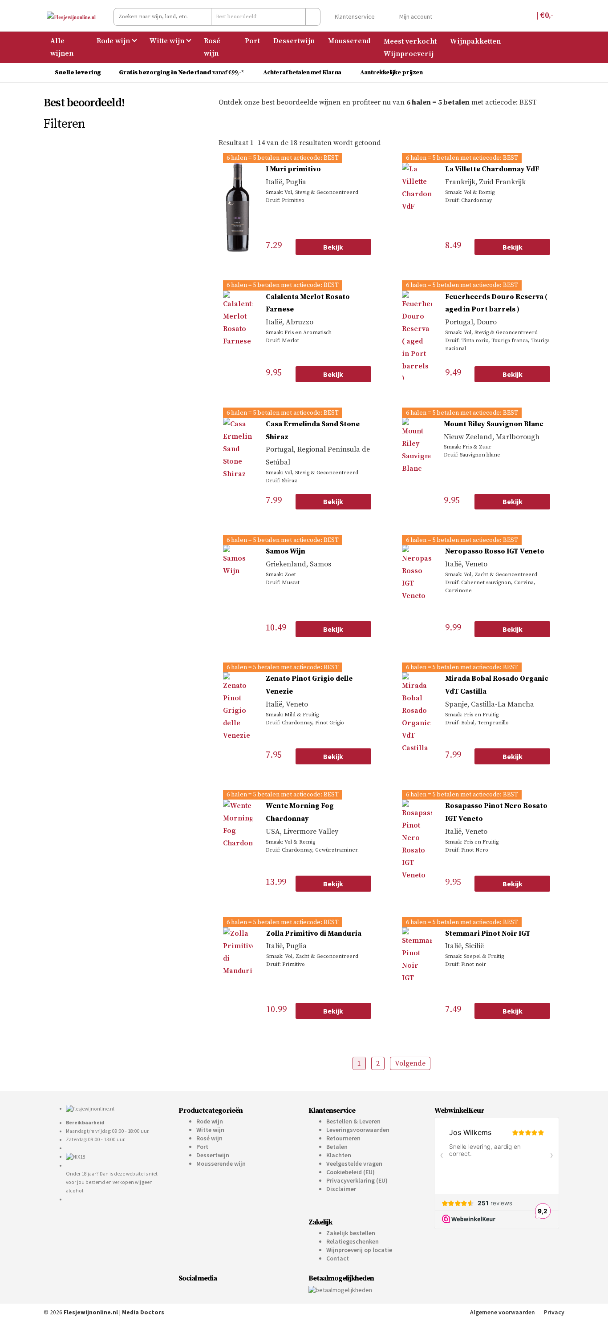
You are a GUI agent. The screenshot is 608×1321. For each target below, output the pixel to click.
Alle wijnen (61, 47)
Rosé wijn (212, 47)
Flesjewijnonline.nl (91, 1312)
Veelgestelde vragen (354, 1163)
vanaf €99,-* (182, 73)
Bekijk (333, 246)
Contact (337, 1258)
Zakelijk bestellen (350, 1233)
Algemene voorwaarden (502, 1312)
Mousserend (349, 40)
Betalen (337, 1147)
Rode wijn (113, 40)
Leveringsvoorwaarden (357, 1130)
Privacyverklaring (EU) (357, 1180)
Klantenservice (354, 16)
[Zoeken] (312, 17)
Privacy (554, 1312)
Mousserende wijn (221, 1163)
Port (252, 40)
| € (544, 15)
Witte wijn (167, 40)
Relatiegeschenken (352, 1241)
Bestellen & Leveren (353, 1121)
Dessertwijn (294, 40)
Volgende (410, 1063)
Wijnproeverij (409, 53)
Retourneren (343, 1138)
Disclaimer (341, 1189)
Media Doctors (143, 1312)
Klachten (338, 1155)
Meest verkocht (410, 40)
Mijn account (415, 16)
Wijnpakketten (475, 40)
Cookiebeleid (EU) (350, 1172)
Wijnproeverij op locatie (359, 1250)
